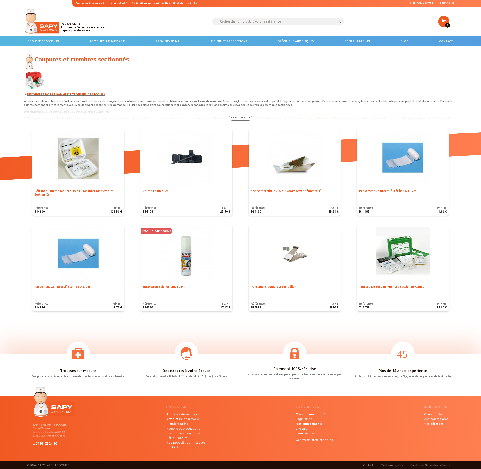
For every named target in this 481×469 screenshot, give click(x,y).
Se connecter (423, 3)
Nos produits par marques (186, 442)
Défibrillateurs (177, 437)
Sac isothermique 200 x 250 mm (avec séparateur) (286, 190)
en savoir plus (240, 117)
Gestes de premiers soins (314, 440)
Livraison (302, 428)
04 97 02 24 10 (46, 443)
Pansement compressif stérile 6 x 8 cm (62, 286)
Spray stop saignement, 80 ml (164, 286)
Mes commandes (436, 419)
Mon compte (433, 414)
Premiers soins (177, 423)
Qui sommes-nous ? (310, 414)
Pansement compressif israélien (273, 286)
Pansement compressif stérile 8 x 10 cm (387, 190)
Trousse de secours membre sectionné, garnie (391, 286)
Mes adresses (434, 423)
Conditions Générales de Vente (430, 465)
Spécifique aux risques (183, 433)
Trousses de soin (308, 433)
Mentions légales (392, 465)
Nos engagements (309, 423)
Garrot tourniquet (155, 190)
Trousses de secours (181, 414)
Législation (304, 419)
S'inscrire (447, 3)
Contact (172, 447)
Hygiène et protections (183, 428)
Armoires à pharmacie (182, 419)
